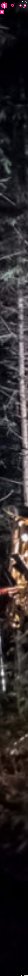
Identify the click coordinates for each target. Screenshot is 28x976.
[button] (2, 12)
